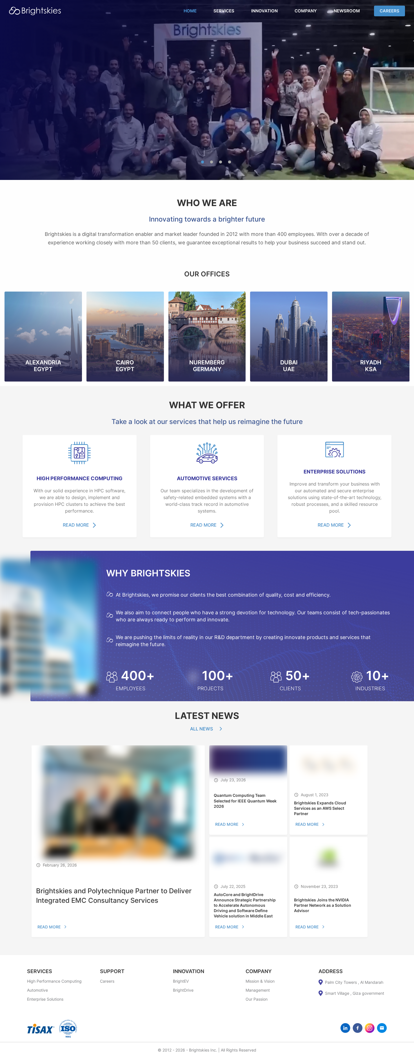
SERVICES (39, 971)
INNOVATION (188, 971)
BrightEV (181, 981)
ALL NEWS (201, 729)
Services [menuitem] (223, 10)
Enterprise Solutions (45, 999)
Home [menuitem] (190, 10)
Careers (389, 10)
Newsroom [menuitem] (347, 10)
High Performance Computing (54, 981)
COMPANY (259, 971)
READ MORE (76, 525)
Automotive (37, 990)
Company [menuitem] (306, 10)
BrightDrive (183, 990)
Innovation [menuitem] (264, 10)
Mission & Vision (260, 981)
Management (258, 990)
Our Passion (257, 999)
